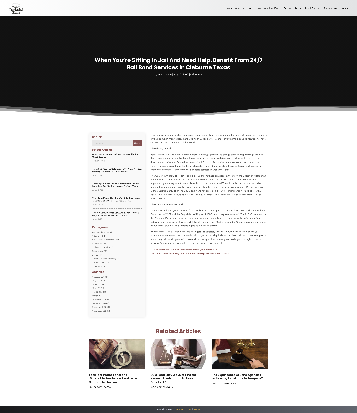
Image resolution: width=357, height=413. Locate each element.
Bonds (95, 255)
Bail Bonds (196, 74)
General (288, 8)
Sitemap (197, 409)
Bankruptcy (97, 251)
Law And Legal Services (307, 8)
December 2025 (100, 307)
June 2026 (97, 284)
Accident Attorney (100, 232)
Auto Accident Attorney (103, 240)
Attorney (239, 8)
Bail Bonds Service (101, 247)
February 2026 (99, 299)
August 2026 (98, 277)
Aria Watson (165, 74)
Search (137, 143)
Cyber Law (97, 266)
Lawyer (228, 8)
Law (249, 8)
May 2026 (97, 288)
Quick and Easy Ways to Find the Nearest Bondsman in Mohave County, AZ (173, 378)
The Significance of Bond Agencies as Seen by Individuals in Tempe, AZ (237, 376)
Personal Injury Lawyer (336, 8)
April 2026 (97, 292)
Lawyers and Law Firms (267, 8)
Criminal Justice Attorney (104, 258)
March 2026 (98, 296)
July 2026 (97, 280)
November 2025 (100, 311)
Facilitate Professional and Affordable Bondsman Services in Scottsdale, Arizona (113, 378)
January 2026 (99, 303)
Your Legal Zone (184, 409)
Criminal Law (98, 262)
